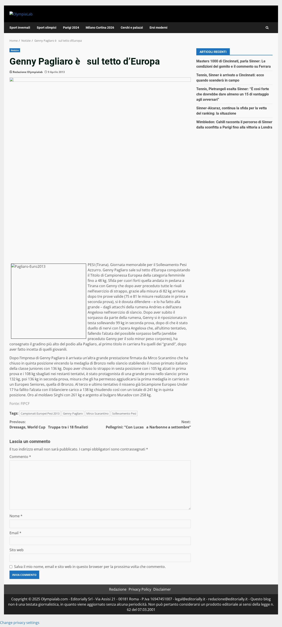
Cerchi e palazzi (132, 27)
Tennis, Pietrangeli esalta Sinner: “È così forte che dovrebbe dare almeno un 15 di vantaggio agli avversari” (232, 94)
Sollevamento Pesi (124, 413)
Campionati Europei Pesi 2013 (40, 413)
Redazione (117, 589)
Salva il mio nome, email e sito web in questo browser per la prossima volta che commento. (90, 566)
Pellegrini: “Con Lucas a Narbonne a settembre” (148, 424)
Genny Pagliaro (73, 413)
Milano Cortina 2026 (100, 27)
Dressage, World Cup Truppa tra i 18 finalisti (48, 424)
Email (15, 532)
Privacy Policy (140, 589)
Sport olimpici (46, 27)
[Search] (267, 27)
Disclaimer (162, 589)
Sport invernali (19, 27)
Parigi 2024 (71, 27)
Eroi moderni (158, 27)
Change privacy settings (19, 622)
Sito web (16, 549)
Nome (15, 516)
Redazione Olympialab (28, 72)
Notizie (15, 50)
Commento (20, 456)
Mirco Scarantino (97, 413)
